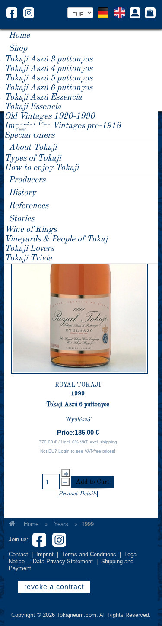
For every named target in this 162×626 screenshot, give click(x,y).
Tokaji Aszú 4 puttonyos (48, 68)
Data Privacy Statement (63, 561)
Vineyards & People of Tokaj (56, 239)
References (28, 206)
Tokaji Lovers (29, 248)
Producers (27, 180)
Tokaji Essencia (32, 107)
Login (64, 451)
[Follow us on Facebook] (11, 12)
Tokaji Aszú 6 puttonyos (48, 87)
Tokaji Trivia (28, 258)
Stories (21, 219)
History (22, 193)
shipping (108, 442)
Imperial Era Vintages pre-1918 (62, 126)
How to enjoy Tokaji (41, 168)
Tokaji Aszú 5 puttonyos (48, 78)
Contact (18, 554)
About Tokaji (33, 147)
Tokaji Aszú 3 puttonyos (48, 59)
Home (19, 35)
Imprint (45, 554)
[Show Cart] (150, 13)
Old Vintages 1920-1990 (49, 116)
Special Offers (29, 135)
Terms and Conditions (89, 554)
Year (20, 129)
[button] (135, 13)
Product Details (77, 494)
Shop (18, 48)
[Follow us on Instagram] (28, 12)
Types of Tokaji (32, 158)
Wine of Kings (30, 229)
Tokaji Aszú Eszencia (43, 97)
